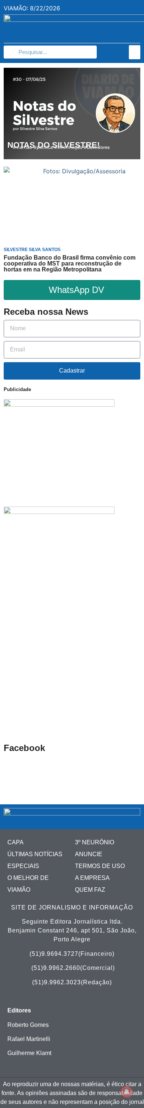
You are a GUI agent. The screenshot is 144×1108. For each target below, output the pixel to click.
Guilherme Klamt (29, 1053)
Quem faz (90, 890)
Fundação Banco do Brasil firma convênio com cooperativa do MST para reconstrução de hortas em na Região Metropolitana (70, 263)
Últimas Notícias (34, 854)
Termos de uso (100, 866)
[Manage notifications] (127, 1092)
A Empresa (92, 878)
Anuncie (88, 854)
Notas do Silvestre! (53, 145)
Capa (15, 842)
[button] (135, 52)
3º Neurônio (94, 842)
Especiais (23, 866)
